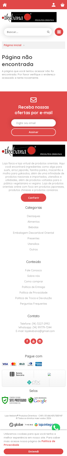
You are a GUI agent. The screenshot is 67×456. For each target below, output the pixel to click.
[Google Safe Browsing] (37, 400)
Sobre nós (33, 276)
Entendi (33, 451)
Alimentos (34, 221)
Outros (33, 249)
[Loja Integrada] (46, 424)
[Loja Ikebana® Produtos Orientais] (29, 17)
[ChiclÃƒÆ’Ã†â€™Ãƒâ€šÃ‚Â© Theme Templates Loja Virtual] (21, 425)
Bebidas (33, 227)
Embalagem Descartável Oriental (33, 232)
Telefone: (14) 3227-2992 (34, 323)
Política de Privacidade (33, 292)
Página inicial (12, 45)
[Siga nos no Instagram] (40, 341)
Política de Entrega (33, 287)
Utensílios (33, 244)
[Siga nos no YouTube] (33, 341)
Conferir (33, 198)
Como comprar (33, 281)
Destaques (33, 216)
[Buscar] (48, 32)
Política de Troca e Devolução (33, 298)
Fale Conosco (33, 270)
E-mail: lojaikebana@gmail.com (35, 331)
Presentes (33, 238)
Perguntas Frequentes (33, 303)
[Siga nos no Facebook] (27, 341)
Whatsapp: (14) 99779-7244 (35, 327)
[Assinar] (33, 132)
